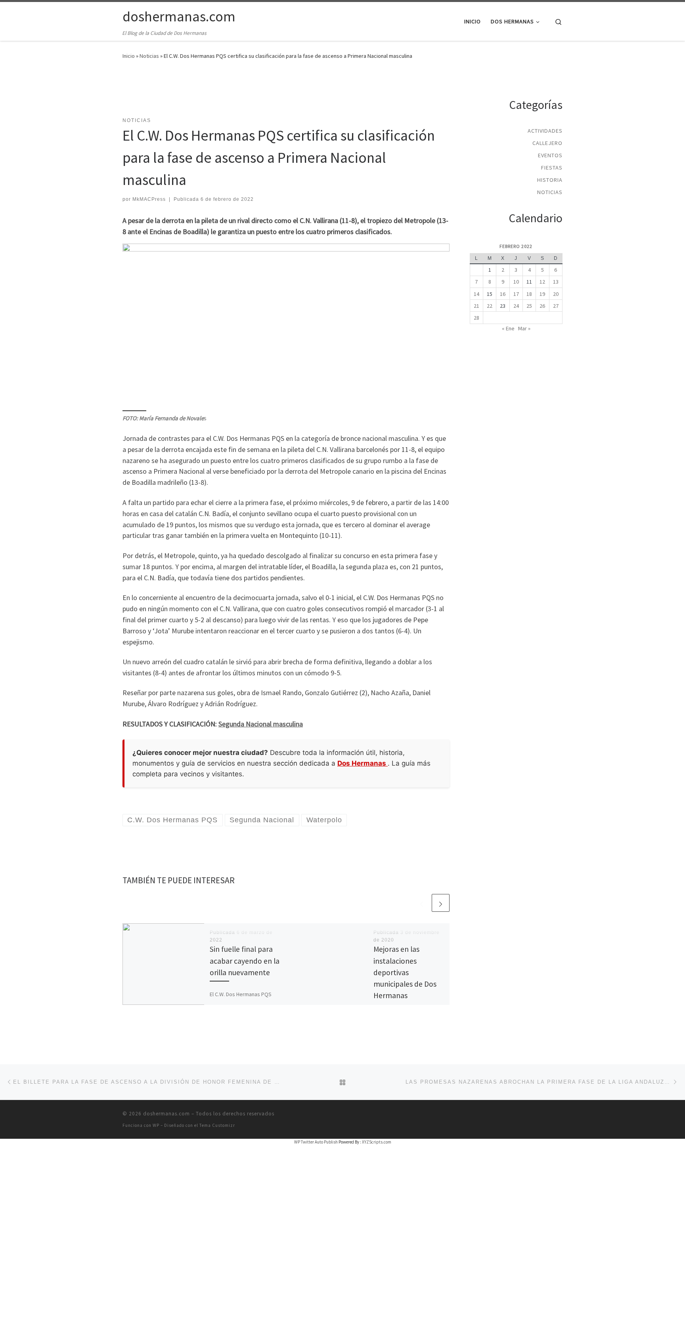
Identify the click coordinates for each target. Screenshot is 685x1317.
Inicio (128, 55)
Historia (550, 179)
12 (542, 281)
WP (156, 1125)
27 (556, 305)
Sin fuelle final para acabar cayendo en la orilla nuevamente (244, 960)
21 (476, 305)
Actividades (545, 130)
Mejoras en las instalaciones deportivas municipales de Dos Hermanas (404, 972)
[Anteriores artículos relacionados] (422, 903)
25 (529, 305)
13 (556, 281)
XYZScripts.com (376, 1142)
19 (542, 293)
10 (516, 281)
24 (516, 305)
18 (529, 293)
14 (476, 293)
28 (476, 317)
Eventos (550, 155)
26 (542, 305)
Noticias (149, 55)
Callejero (547, 143)
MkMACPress (149, 199)
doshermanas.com (166, 1113)
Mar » (524, 328)
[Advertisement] (286, 93)
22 (489, 305)
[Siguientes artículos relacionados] (441, 903)
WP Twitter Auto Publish (316, 1142)
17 (516, 293)
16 (502, 293)
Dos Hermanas (362, 763)
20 (556, 293)
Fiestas (552, 167)
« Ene (508, 328)
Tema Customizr (217, 1125)
